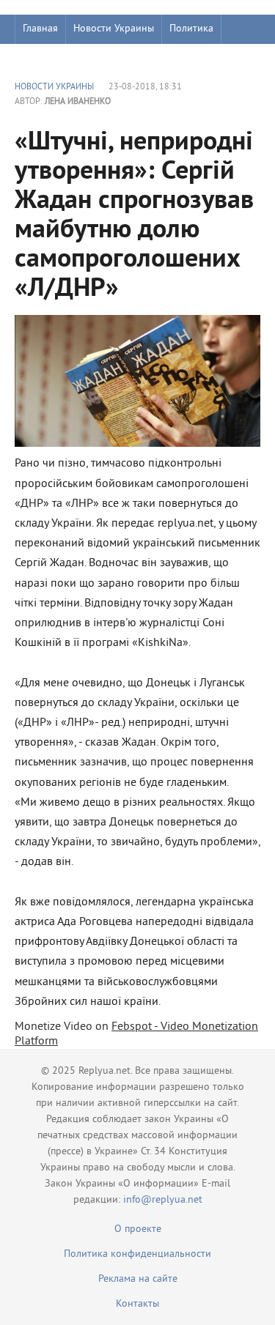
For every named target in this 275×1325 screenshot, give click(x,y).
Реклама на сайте (137, 1279)
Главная (40, 29)
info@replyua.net (162, 1200)
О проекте (137, 1229)
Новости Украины (113, 29)
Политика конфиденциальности (137, 1254)
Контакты (137, 1304)
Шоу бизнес (49, 58)
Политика (191, 29)
